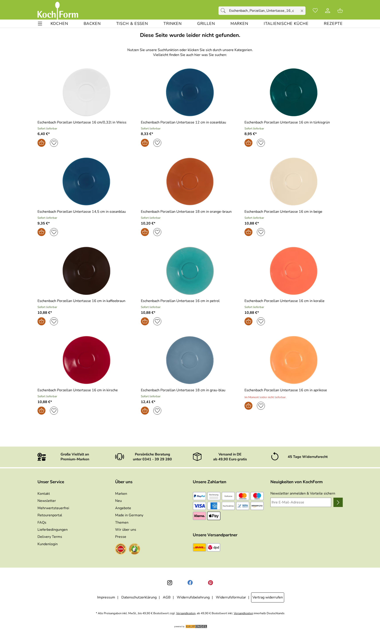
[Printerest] (210, 582)
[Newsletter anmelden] (338, 502)
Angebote (123, 508)
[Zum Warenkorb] (340, 10)
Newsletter (46, 500)
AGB (167, 597)
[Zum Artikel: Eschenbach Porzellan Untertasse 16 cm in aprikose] (293, 360)
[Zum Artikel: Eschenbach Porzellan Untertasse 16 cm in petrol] (190, 271)
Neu (118, 500)
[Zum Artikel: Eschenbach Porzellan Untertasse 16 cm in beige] (293, 181)
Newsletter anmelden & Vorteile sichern (302, 493)
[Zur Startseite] (57, 11)
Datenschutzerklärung (139, 597)
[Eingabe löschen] (302, 11)
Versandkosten (185, 613)
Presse (120, 536)
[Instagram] (169, 582)
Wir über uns (125, 529)
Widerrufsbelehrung (193, 597)
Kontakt (43, 493)
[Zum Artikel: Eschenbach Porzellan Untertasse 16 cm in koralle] (293, 271)
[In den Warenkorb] (41, 143)
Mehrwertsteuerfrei (53, 508)
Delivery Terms (49, 536)
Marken (121, 493)
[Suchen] (224, 10)
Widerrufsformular (231, 597)
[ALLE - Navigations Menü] (40, 23)
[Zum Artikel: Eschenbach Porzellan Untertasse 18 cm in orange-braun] (190, 181)
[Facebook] (190, 582)
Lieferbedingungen (52, 529)
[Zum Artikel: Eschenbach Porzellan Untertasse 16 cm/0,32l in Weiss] (86, 92)
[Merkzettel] (315, 10)
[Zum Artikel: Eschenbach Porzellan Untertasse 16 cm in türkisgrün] (293, 92)
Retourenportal (49, 515)
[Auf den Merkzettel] (54, 143)
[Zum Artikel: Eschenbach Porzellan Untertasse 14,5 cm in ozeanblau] (86, 181)
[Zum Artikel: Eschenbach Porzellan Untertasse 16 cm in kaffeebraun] (86, 271)
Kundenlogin (47, 544)
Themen (121, 522)
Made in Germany (129, 515)
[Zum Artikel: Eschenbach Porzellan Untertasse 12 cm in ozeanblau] (190, 92)
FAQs (41, 522)
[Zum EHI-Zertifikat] (120, 549)
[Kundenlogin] (327, 10)
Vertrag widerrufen (267, 597)
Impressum (106, 597)
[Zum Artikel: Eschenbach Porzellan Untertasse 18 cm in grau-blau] (190, 360)
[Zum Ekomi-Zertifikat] (134, 549)
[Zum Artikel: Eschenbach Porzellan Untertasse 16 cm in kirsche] (86, 360)
